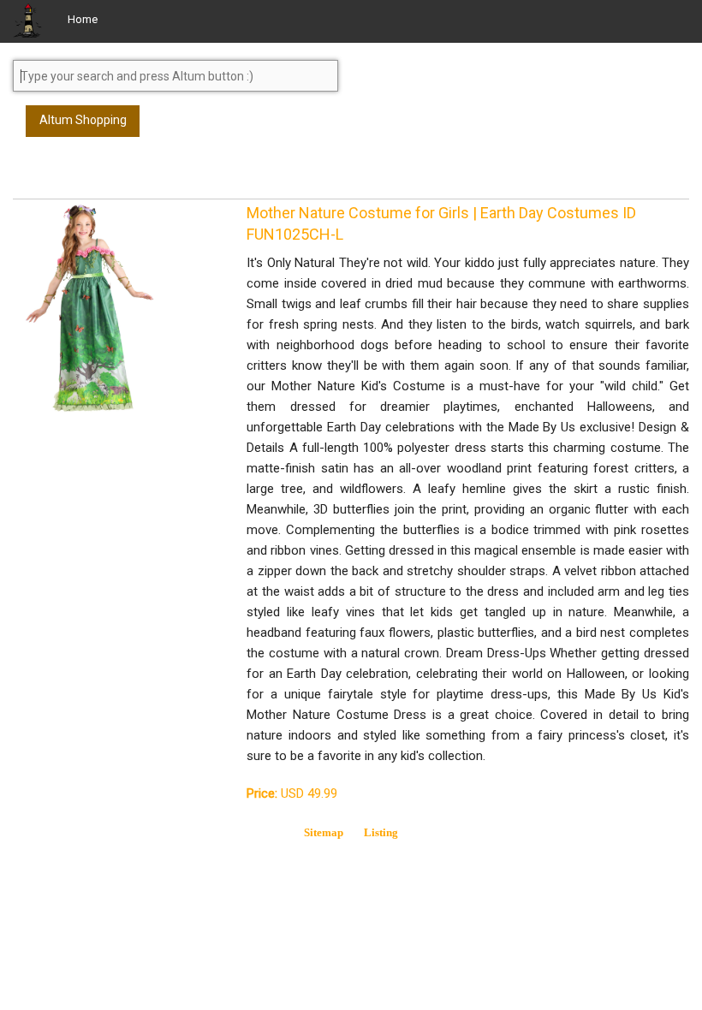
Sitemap (323, 832)
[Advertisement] (150, 175)
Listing (381, 832)
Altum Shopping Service (83, 125)
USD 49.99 (292, 793)
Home (83, 19)
